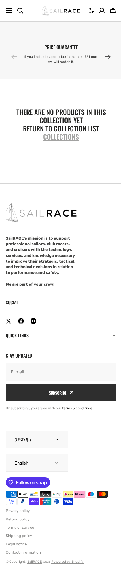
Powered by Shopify (67, 562)
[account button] (101, 10)
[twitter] (8, 321)
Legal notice (16, 544)
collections (61, 137)
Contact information (23, 552)
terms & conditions (77, 408)
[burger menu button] (9, 10)
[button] (91, 10)
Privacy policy (18, 511)
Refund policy (18, 519)
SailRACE (34, 562)
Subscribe (55, 393)
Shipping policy (19, 536)
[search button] (20, 10)
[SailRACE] (60, 10)
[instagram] (33, 321)
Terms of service (20, 527)
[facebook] (21, 321)
